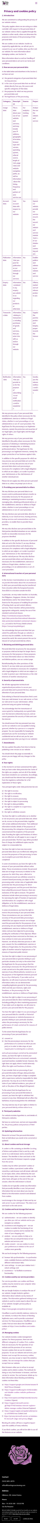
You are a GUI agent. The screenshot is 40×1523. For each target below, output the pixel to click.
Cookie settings (28, 1518)
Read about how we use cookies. (21, 1514)
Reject (6, 1518)
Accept (16, 1518)
